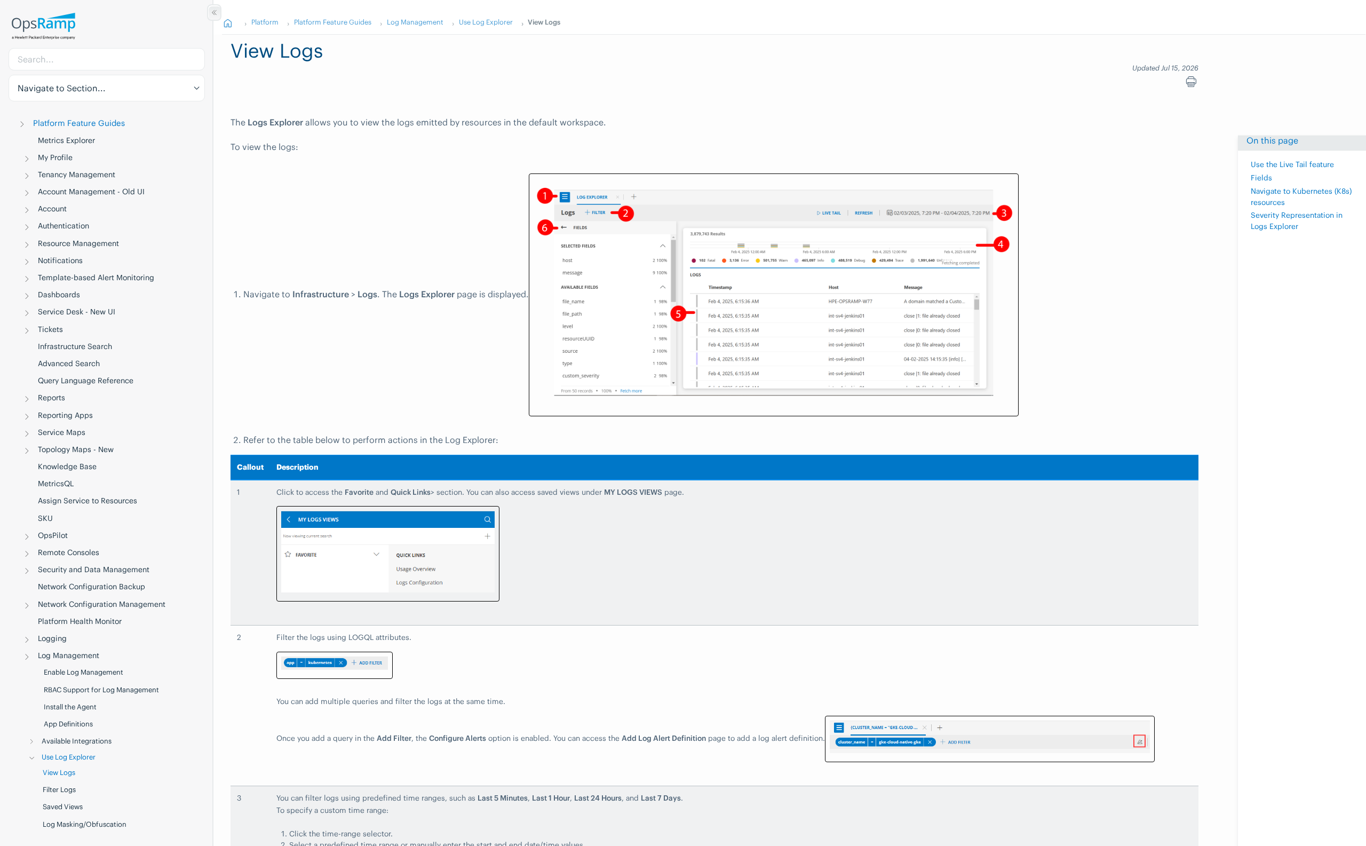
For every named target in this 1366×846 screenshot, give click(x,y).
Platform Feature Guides (79, 123)
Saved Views (63, 806)
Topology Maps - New (76, 449)
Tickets (50, 329)
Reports (51, 397)
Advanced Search (69, 363)
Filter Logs (59, 789)
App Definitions (68, 724)
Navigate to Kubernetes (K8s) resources (1301, 196)
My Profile (55, 157)
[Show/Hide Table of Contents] (214, 12)
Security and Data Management (93, 569)
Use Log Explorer (69, 757)
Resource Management (78, 243)
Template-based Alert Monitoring (96, 277)
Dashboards (59, 294)
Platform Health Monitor (80, 621)
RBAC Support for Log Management (101, 689)
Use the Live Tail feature (1292, 164)
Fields (1261, 178)
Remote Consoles (68, 552)
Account (52, 209)
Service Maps (61, 432)
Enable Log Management (83, 672)
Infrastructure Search (75, 346)
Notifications (60, 260)
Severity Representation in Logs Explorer (1297, 221)
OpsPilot (53, 535)
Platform (265, 22)
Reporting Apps (65, 415)
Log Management (68, 655)
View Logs (59, 772)
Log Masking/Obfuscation (84, 824)
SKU (45, 518)
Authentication (63, 226)
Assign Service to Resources (87, 500)
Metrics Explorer (66, 140)
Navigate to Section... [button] (62, 88)
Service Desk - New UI (76, 312)
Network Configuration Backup (91, 586)
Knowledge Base (67, 466)
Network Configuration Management (101, 604)
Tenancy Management (76, 174)
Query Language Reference (85, 380)
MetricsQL (56, 483)
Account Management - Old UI (91, 191)
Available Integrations (77, 741)
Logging (52, 638)
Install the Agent (70, 706)
